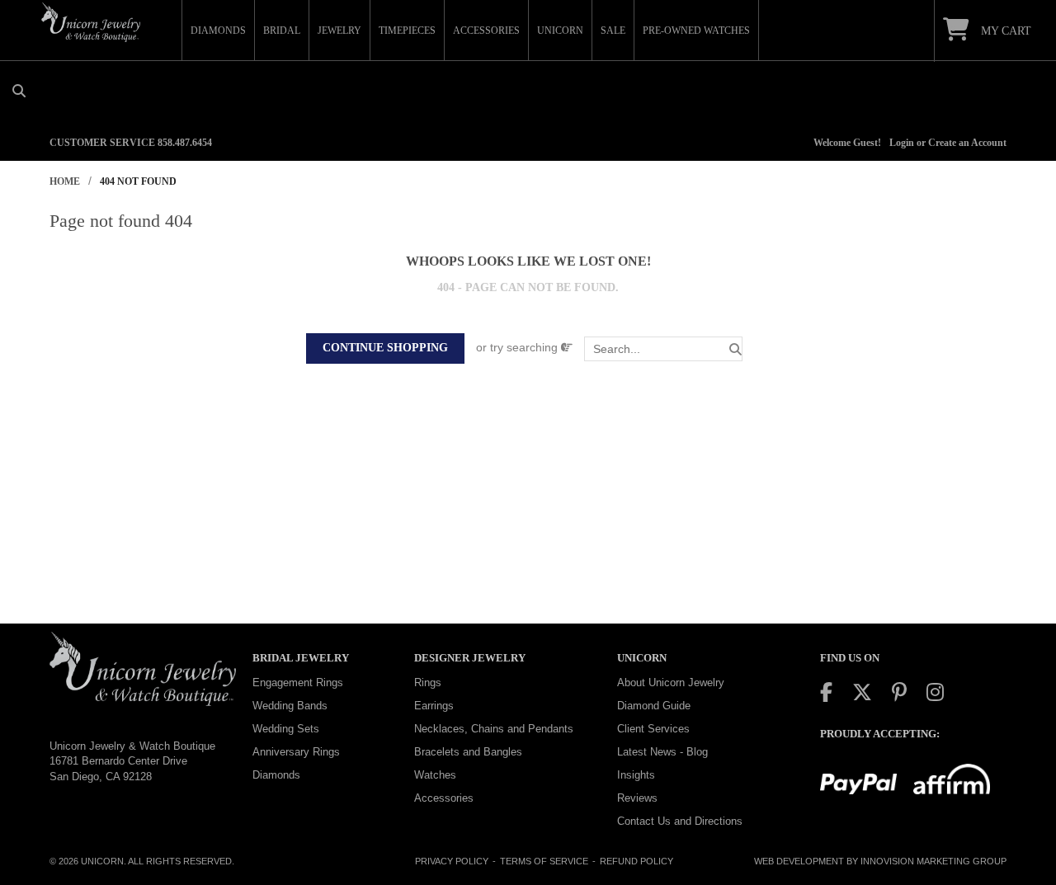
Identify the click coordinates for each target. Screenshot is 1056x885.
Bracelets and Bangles (468, 752)
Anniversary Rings (296, 752)
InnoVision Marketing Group (933, 861)
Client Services (653, 729)
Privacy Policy (451, 861)
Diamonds (276, 775)
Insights (636, 775)
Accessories (444, 798)
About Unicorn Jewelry (670, 682)
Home (65, 181)
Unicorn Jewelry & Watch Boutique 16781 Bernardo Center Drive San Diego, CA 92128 (132, 761)
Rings (427, 682)
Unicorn (102, 861)
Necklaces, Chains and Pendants (493, 729)
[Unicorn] (91, 22)
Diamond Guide (654, 705)
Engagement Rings (297, 682)
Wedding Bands (290, 705)
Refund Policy (636, 861)
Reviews (637, 798)
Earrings (434, 705)
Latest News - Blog (662, 752)
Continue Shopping (385, 347)
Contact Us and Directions (679, 821)
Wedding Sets (285, 729)
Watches (435, 775)
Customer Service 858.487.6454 (131, 142)
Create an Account (967, 142)
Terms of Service (544, 861)
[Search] (735, 349)
